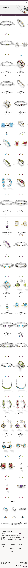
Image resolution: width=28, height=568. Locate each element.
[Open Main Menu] (1, 2)
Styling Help (20, 548)
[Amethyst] (5, 34)
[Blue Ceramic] (23, 517)
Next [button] (9, 34)
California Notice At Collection (4, 564)
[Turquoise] (5, 276)
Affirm (10, 545)
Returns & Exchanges (13, 552)
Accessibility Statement (3, 563)
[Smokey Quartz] (19, 356)
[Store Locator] (25, 2)
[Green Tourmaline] (5, 174)
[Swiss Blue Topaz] (21, 55)
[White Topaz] (20, 55)
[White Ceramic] (21, 517)
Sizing (10, 555)
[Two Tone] (12, 517)
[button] (21, 213)
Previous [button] (4, 34)
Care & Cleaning (21, 547)
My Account (11, 551)
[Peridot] (8, 34)
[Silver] (15, 517)
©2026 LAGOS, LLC (10, 564)
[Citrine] (7, 34)
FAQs (10, 547)
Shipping (11, 554)
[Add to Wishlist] (13, 17)
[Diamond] (21, 256)
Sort (15, 15)
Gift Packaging (12, 548)
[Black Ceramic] (22, 517)
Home (1, 4)
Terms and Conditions (7, 562)
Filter (1, 15)
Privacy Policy (4, 538)
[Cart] (26, 2)
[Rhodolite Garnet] (19, 75)
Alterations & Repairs (22, 545)
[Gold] (14, 517)
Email (1, 549)
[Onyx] (19, 256)
